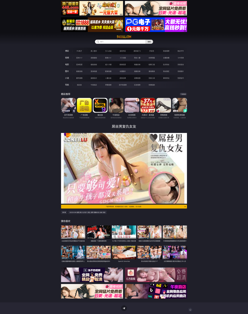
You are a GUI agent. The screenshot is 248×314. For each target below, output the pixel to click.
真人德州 (94, 51)
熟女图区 (166, 71)
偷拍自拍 (94, 64)
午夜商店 (94, 85)
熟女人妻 (137, 58)
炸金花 (151, 51)
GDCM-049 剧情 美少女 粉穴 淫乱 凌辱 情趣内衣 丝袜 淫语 (87, 212)
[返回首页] (190, 309)
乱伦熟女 (166, 64)
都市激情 (79, 78)
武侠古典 (123, 78)
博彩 (67, 51)
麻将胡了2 (137, 51)
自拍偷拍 (94, 58)
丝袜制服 (152, 58)
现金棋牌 (166, 51)
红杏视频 (137, 85)
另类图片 (181, 71)
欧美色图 (108, 71)
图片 (67, 71)
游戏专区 (123, 51)
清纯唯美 (152, 71)
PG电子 (79, 51)
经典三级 (152, 64)
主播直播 (166, 58)
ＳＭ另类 (181, 58)
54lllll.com (124, 37)
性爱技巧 (181, 78)
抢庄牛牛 (181, 51)
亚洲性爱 (79, 64)
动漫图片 (123, 71)
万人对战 (108, 51)
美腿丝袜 (137, 71)
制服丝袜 (137, 64)
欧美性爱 (123, 64)
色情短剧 (152, 85)
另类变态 (181, 64)
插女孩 (79, 85)
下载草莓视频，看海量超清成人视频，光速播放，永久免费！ (124, 206)
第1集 (64, 212)
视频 (67, 57)
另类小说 (152, 78)
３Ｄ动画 (123, 58)
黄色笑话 (166, 78)
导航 (67, 85)
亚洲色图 (94, 71)
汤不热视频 (123, 85)
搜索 (149, 42)
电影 (67, 64)
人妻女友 (108, 78)
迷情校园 (137, 78)
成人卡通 (108, 64)
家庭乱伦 (94, 78)
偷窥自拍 (79, 71)
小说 (67, 78)
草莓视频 (108, 85)
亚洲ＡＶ (79, 58)
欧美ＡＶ (108, 58)
